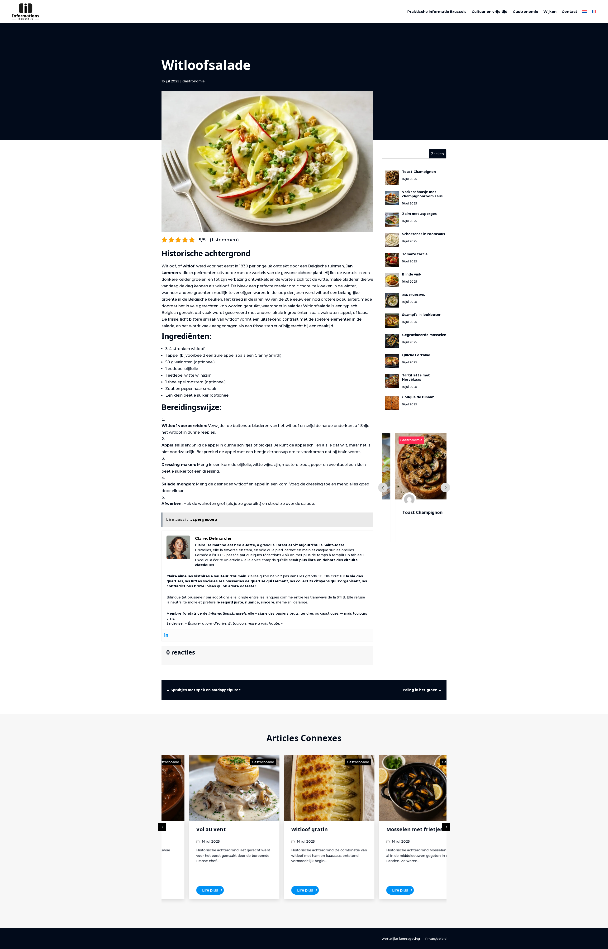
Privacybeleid (435, 938)
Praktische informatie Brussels (436, 11)
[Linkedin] (166, 635)
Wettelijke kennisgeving (400, 938)
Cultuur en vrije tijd (490, 11)
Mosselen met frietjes (389, 831)
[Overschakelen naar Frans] (594, 11)
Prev (383, 487)
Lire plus (185, 890)
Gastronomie (525, 11)
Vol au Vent (185, 831)
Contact (569, 11)
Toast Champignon (411, 513)
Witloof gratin (284, 831)
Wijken (549, 11)
